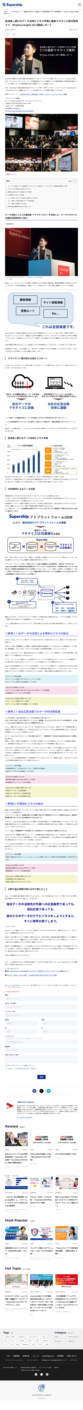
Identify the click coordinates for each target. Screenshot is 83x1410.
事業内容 (26, 1356)
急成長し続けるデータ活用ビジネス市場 (19, 192)
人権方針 (56, 1367)
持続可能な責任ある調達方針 (29, 1367)
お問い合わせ (71, 1356)
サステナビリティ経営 (45, 1367)
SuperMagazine (48, 1356)
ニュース (36, 1356)
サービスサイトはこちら (24, 1117)
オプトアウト (74, 1360)
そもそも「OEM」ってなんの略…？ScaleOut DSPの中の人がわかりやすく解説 (31, 975)
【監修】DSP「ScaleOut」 (26, 1102)
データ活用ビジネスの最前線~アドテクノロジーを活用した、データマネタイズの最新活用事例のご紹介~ (39, 186)
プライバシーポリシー (33, 1360)
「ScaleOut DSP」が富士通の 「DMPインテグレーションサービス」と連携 (43, 94)
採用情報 (60, 1356)
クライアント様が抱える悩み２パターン (19, 189)
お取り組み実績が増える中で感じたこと (19, 206)
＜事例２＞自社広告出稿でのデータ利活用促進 (22, 201)
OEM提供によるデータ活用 (16, 195)
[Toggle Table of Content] (72, 181)
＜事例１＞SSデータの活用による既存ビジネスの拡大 (24, 198)
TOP (8, 1356)
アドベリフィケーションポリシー (14, 1360)
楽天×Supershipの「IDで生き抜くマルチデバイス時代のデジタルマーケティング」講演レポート (37, 971)
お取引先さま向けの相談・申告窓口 (30, 1370)
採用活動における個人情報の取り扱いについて (54, 1360)
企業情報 (16, 1356)
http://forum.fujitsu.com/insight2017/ (21, 111)
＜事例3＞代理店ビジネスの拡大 (19, 203)
